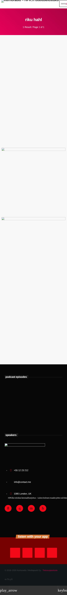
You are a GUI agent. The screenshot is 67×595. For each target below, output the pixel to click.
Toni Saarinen (27, 406)
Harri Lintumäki (28, 393)
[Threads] (8, 579)
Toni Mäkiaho (26, 420)
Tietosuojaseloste (50, 570)
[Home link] (30, 3)
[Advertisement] (33, 319)
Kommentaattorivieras (13, 89)
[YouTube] (6, 579)
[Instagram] (10, 579)
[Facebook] (11, 579)
